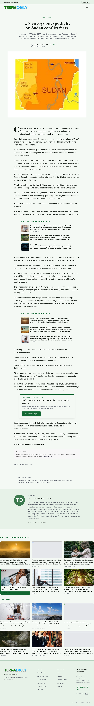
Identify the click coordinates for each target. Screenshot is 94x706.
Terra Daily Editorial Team (42, 45)
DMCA (88, 702)
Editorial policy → (46, 456)
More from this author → (37, 522)
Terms (82, 702)
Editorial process (58, 45)
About (58, 673)
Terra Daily (41, 673)
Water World (41, 679)
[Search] (82, 7)
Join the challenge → (31, 414)
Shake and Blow (42, 676)
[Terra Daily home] (16, 7)
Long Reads (41, 683)
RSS (86, 693)
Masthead (60, 676)
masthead (47, 482)
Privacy (75, 702)
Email (31, 464)
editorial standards (35, 482)
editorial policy (35, 518)
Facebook (25, 464)
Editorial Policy (61, 679)
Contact (59, 686)
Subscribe (86, 2)
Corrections (60, 683)
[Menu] (87, 7)
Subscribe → (82, 688)
